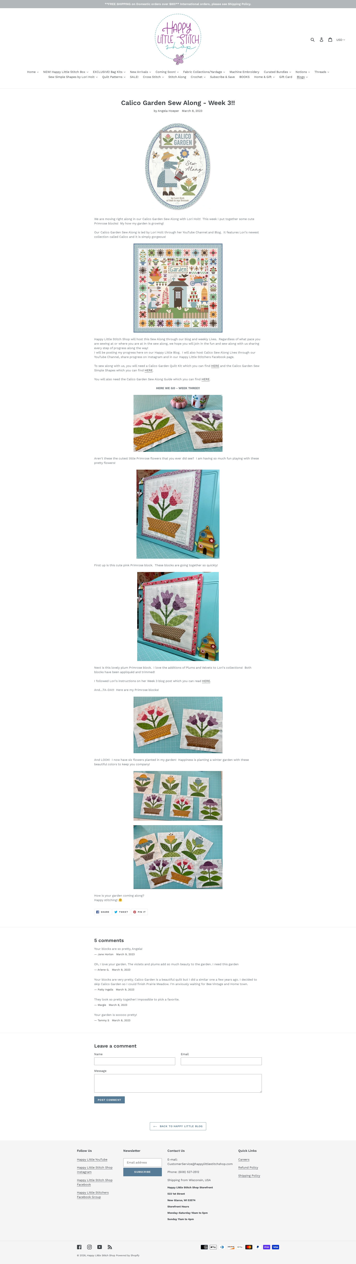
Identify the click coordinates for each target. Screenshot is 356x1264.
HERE (215, 366)
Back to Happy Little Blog (181, 1126)
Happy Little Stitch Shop (101, 1255)
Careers (243, 1159)
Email (185, 1054)
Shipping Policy (249, 1175)
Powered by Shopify (127, 1255)
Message (100, 1071)
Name (98, 1054)
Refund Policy (248, 1167)
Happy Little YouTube (92, 1159)
